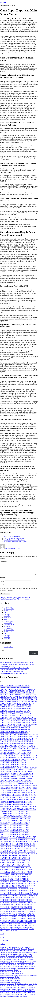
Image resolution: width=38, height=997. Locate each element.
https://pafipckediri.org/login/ (9, 970)
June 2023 (7, 635)
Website (2, 585)
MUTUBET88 (25, 822)
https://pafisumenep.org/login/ (9, 975)
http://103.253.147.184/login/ (9, 991)
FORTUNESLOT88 (14, 759)
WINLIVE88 (4, 923)
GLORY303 (17, 768)
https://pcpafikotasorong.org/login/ (10, 971)
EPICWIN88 (33, 738)
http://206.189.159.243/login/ (9, 961)
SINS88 (24, 894)
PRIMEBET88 (26, 874)
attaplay (9, 950)
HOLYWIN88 (20, 784)
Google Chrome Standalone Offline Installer (13, 669)
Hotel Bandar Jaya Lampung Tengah (11, 671)
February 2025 (8, 607)
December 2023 (9, 624)
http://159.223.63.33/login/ (8, 985)
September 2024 (9, 609)
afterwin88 (10, 949)
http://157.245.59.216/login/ (8, 957)
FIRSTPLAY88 (23, 749)
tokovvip (8, 929)
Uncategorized (8, 647)
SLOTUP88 (14, 897)
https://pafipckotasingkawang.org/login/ (12, 973)
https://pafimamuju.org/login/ (25, 968)
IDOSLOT (17, 792)
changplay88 (4, 940)
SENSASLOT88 (23, 887)
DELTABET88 (17, 726)
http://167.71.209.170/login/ (25, 989)
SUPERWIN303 (21, 902)
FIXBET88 (3, 756)
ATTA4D (20, 694)
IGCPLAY (32, 796)
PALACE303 (16, 848)
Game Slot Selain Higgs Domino (14, 538)
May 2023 (7, 637)
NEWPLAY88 (4, 831)
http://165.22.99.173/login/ (8, 959)
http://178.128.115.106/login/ (27, 961)
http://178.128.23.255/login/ (26, 994)
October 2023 (8, 628)
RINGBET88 (33, 881)
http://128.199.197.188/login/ (26, 987)
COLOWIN (27, 708)
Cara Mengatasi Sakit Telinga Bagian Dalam (13, 673)
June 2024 (7, 614)
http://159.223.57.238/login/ (8, 994)
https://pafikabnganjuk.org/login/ (10, 980)
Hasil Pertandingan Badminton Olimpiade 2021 (14, 668)
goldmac (2, 944)
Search (2, 650)
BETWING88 (23, 698)
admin (7, 548)
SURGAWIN (4, 909)
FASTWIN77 (4, 745)
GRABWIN (12, 778)
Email (2, 581)
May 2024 (7, 616)
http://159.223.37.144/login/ (25, 963)
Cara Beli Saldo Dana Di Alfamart (14, 540)
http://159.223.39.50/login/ (8, 963)
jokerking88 (28, 954)
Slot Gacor (3, 2)
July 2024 (7, 612)
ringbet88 (3, 952)
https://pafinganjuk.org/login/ (28, 984)
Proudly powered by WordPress (17, 996)
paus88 (2, 934)
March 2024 (7, 619)
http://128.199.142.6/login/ (25, 985)
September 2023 (9, 630)
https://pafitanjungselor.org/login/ (10, 978)
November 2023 (9, 626)
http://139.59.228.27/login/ (8, 964)
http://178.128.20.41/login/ (8, 987)
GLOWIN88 (4, 773)
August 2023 (8, 631)
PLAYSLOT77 (5, 860)
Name (2, 578)
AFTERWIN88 (5, 686)
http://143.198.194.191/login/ (26, 992)
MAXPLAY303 (5, 817)
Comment (3, 561)
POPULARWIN (15, 867)
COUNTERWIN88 (14, 717)
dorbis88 (18, 956)
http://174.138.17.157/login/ (25, 959)
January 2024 (8, 623)
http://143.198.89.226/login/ (26, 966)
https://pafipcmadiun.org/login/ (9, 977)
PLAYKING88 (22, 853)
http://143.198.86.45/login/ (26, 957)
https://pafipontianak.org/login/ (9, 984)
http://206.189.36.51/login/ (8, 968)
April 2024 (7, 617)
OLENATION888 (32, 841)
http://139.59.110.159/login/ (8, 992)
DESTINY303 (24, 733)
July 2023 (7, 633)
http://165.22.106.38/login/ (25, 964)
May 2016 (7, 638)
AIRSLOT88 (14, 689)
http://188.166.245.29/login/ (8, 966)
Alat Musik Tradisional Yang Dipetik (15, 541)
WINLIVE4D (4, 920)
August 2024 (8, 610)
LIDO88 (10, 806)
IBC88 (30, 789)
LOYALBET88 (11, 810)
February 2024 (8, 621)
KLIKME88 (4, 801)
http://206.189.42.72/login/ (8, 989)
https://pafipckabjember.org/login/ (10, 982)
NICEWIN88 (23, 836)
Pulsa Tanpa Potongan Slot (12, 536)
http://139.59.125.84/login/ (26, 991)
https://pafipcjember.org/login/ (28, 975)
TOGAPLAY (4, 915)
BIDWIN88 (22, 703)
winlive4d (3, 947)
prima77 (19, 927)
